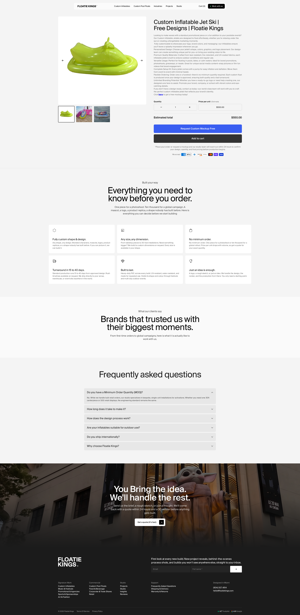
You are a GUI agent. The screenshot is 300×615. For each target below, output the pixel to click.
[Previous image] (63, 60)
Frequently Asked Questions (163, 586)
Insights (123, 591)
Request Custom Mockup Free (198, 129)
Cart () (202, 6)
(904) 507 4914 (220, 588)
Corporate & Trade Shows (100, 591)
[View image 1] (66, 114)
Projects (169, 6)
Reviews (124, 594)
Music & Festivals (65, 589)
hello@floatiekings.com (223, 591)
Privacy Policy (97, 611)
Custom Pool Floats (142, 6)
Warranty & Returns (159, 591)
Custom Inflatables (122, 6)
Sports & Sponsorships (68, 594)
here (161, 94)
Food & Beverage (97, 589)
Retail (91, 594)
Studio (179, 6)
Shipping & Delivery (159, 589)
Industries (158, 6)
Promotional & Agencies (68, 591)
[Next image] (141, 60)
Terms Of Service (83, 611)
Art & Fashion (64, 597)
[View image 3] (102, 114)
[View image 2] (84, 114)
